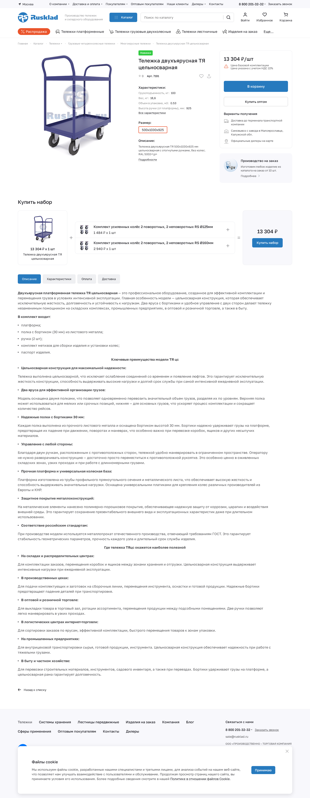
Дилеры (132, 731)
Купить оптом (256, 102)
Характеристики (59, 279)
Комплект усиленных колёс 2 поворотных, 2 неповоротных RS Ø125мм (153, 227)
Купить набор (267, 242)
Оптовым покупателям (77, 731)
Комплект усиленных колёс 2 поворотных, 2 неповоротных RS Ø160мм (153, 243)
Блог (190, 722)
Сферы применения (34, 731)
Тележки (25, 722)
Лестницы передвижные (98, 722)
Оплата (87, 279)
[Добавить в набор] (228, 230)
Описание (29, 279)
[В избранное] (201, 76)
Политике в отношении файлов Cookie (200, 779)
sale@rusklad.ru (237, 736)
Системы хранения (55, 722)
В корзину (256, 86)
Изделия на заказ (140, 722)
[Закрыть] (287, 751)
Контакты (111, 731)
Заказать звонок (280, 4)
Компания (170, 722)
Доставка (109, 279)
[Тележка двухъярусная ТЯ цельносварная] (74, 106)
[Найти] (228, 17)
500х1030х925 (153, 130)
